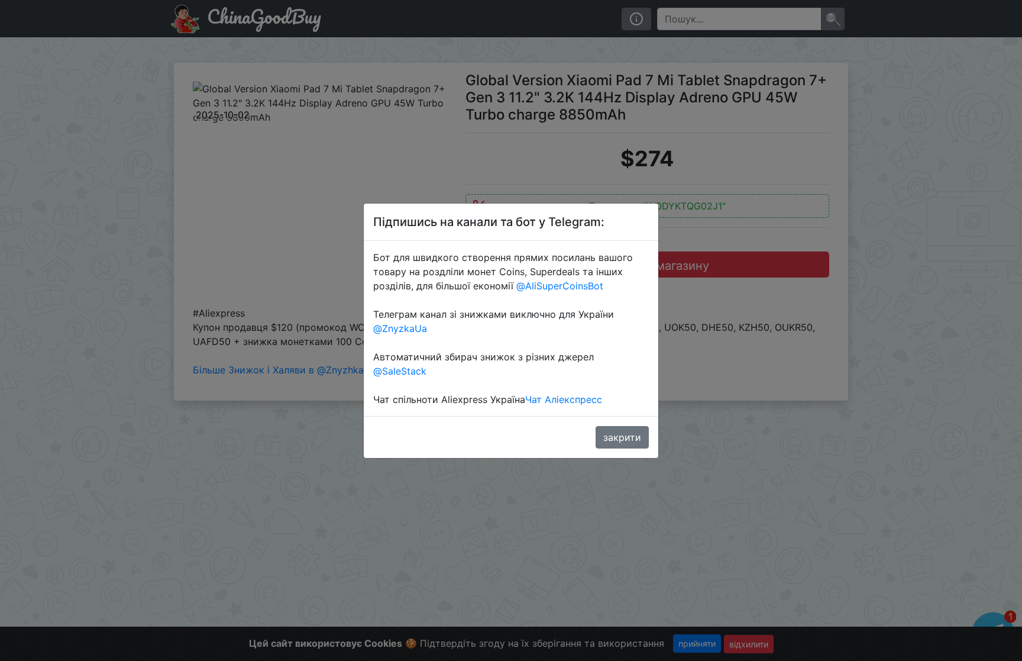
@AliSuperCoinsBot (559, 286)
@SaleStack (399, 371)
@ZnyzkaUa (400, 328)
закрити (622, 437)
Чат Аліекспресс (563, 399)
